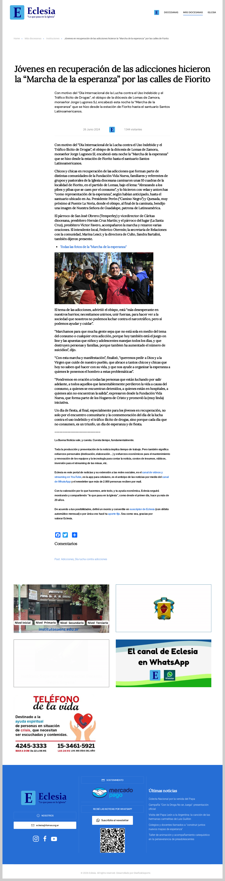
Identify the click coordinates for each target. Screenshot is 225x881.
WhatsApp (64, 481)
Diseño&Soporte (142, 873)
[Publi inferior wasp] (163, 663)
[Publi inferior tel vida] (55, 723)
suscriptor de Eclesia (142, 509)
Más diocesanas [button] (193, 12)
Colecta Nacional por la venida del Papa (172, 798)
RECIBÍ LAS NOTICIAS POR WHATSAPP (112, 809)
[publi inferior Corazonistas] (163, 608)
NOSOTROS (48, 815)
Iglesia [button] (212, 12)
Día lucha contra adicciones (91, 559)
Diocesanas (171, 12)
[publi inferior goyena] (61, 663)
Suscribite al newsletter (115, 820)
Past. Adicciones (64, 559)
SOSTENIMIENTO (115, 780)
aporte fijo (114, 513)
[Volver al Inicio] (33, 12)
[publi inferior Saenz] (61, 608)
